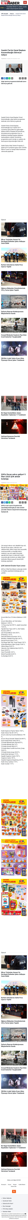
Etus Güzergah (7, 1206)
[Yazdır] (12, 78)
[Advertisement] (14, 33)
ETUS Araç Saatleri (8, 1209)
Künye (9, 1184)
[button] (20, 78)
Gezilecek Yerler (7, 1201)
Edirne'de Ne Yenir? (8, 1203)
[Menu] (25, 2)
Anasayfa (3, 1184)
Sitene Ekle (13, 1186)
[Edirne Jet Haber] (10, 2)
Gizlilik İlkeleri (22, 1184)
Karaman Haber (7, 1211)
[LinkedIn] (7, 78)
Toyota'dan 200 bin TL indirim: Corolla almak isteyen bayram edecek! (16, 7)
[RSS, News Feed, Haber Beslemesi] (14, 1191)
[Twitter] (5, 78)
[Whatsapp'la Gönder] (9, 78)
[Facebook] (2, 78)
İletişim (15, 1184)
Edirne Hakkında (7, 1198)
